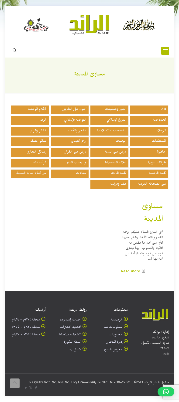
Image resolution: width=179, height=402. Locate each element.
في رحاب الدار (76, 163)
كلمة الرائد (118, 174)
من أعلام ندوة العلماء (31, 174)
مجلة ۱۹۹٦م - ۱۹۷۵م (25, 328)
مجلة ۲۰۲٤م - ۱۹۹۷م (26, 335)
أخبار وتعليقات (115, 110)
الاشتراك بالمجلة (70, 335)
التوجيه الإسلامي (75, 120)
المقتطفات (159, 142)
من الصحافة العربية (152, 184)
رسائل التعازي (36, 152)
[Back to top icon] (15, 383)
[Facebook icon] (36, 389)
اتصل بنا (75, 350)
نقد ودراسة (118, 184)
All (163, 110)
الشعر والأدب (77, 131)
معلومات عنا (113, 328)
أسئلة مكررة (72, 343)
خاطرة (161, 152)
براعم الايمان (78, 142)
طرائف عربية (157, 163)
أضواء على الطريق (74, 110)
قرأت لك (39, 163)
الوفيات (120, 142)
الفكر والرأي (38, 131)
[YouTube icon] (26, 389)
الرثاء (42, 120)
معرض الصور (112, 350)
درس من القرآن (75, 152)
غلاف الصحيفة (115, 163)
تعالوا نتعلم (38, 142)
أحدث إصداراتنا (70, 320)
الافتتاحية (159, 120)
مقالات (81, 174)
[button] (166, 391)
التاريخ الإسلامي (116, 120)
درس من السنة (115, 152)
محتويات (115, 335)
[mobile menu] (165, 51)
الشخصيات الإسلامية (111, 131)
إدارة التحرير (114, 343)
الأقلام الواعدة (37, 110)
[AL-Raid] (89, 25)
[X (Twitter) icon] (31, 389)
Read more (130, 272)
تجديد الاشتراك (70, 328)
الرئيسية (116, 320)
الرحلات (160, 131)
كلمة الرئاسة (157, 174)
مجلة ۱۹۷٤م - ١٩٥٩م (26, 320)
